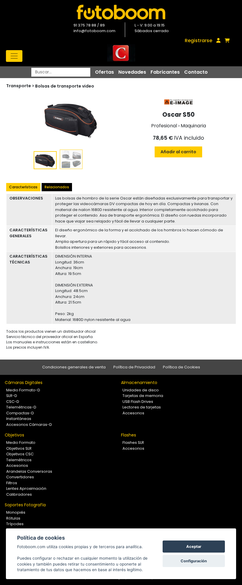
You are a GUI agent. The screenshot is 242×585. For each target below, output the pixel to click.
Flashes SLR (133, 442)
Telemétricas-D (21, 407)
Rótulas (13, 518)
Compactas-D (20, 413)
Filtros (11, 483)
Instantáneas (18, 418)
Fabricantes (165, 72)
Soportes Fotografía (25, 505)
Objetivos (14, 435)
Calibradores (19, 494)
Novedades (132, 72)
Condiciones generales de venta (74, 367)
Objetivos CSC (20, 454)
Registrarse (198, 40)
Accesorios (133, 413)
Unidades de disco (140, 390)
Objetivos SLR (19, 448)
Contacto (196, 72)
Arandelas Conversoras (29, 471)
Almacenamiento (139, 382)
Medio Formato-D (23, 390)
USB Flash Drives (137, 401)
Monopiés (15, 512)
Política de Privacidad (134, 367)
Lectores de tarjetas (141, 407)
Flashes (128, 435)
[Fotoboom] (121, 12)
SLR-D (11, 395)
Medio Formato (20, 442)
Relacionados (57, 186)
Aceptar (193, 546)
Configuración (194, 561)
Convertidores (20, 477)
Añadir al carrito (178, 152)
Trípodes (15, 524)
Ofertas (104, 72)
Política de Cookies (181, 367)
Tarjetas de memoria (142, 395)
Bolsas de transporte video (64, 86)
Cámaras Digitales (23, 382)
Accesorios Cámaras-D (29, 424)
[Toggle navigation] (14, 56)
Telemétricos (19, 460)
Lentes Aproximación (26, 488)
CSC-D (12, 401)
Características (23, 186)
